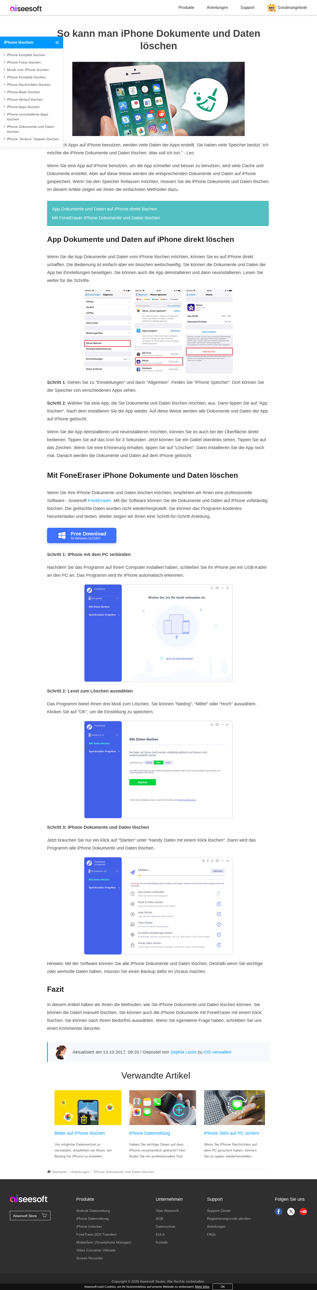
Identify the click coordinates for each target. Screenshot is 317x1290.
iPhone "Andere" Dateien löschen (33, 139)
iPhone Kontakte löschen (26, 77)
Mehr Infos (202, 1287)
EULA (160, 1234)
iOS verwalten (217, 1052)
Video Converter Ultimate (96, 1250)
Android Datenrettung (93, 1211)
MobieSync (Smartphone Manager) (104, 1242)
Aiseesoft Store (25, 1216)
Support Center (219, 1211)
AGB (159, 1219)
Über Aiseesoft (167, 1211)
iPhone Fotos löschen (24, 62)
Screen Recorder (89, 1258)
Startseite (59, 1172)
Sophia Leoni (183, 1052)
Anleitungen (217, 7)
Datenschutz (165, 1226)
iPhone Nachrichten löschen (29, 85)
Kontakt (162, 1242)
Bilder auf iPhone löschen (79, 1133)
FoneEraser (99, 500)
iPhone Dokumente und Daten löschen (30, 129)
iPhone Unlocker (89, 1226)
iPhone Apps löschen (23, 107)
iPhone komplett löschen (26, 55)
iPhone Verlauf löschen (25, 99)
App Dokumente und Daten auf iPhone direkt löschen (104, 209)
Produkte (186, 7)
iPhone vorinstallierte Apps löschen (27, 116)
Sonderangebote (292, 7)
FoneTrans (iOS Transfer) (96, 1234)
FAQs (211, 1234)
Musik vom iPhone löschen (28, 70)
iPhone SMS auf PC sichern (231, 1133)
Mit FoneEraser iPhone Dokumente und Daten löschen (106, 217)
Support (247, 7)
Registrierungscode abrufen (229, 1219)
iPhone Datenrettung (149, 1133)
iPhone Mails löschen (23, 92)
